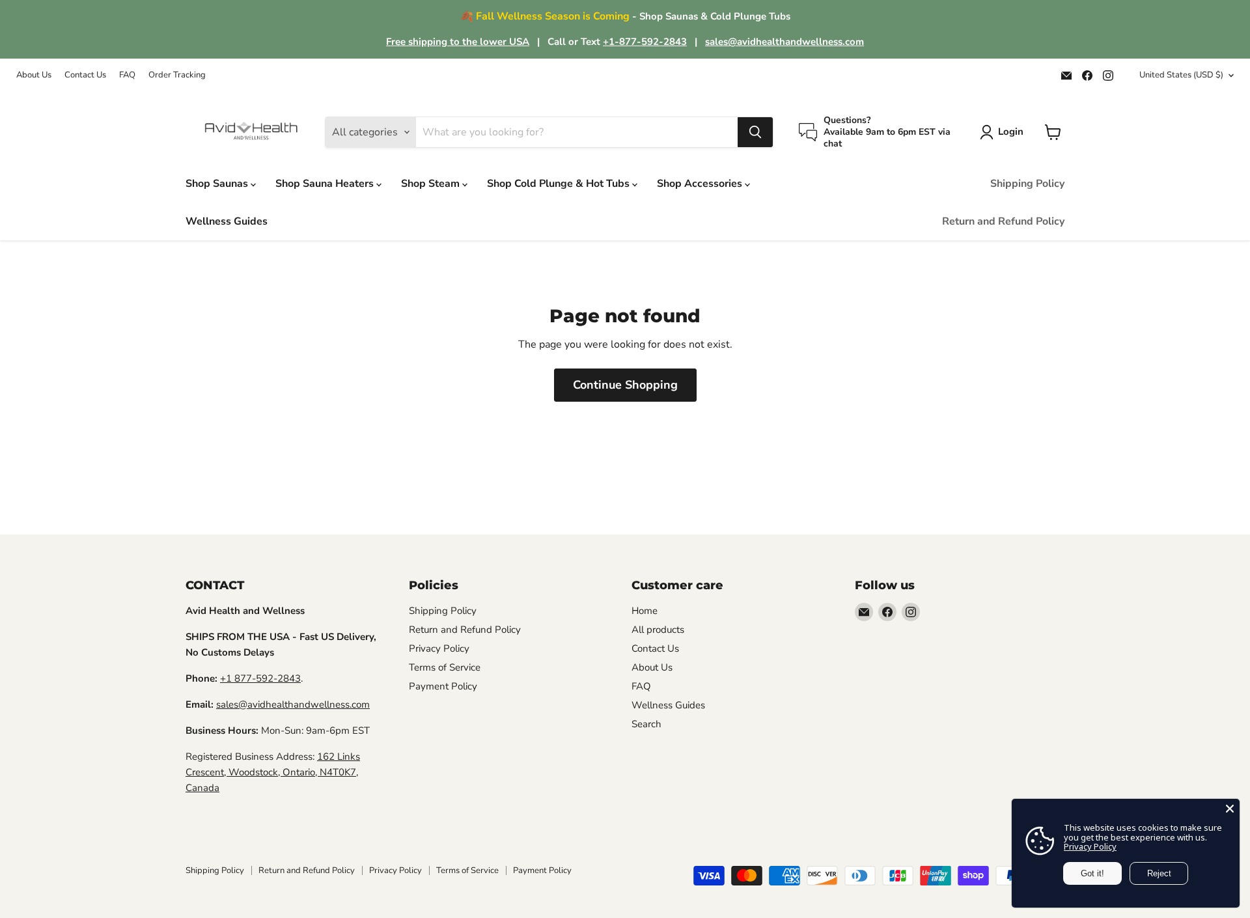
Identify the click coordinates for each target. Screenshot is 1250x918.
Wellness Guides (227, 221)
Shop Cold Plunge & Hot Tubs (559, 183)
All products (658, 629)
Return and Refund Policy (1003, 221)
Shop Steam (431, 183)
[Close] (1229, 808)
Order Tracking (177, 75)
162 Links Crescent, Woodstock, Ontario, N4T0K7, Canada (273, 772)
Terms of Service (444, 667)
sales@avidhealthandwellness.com (784, 41)
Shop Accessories (701, 183)
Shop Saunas (218, 183)
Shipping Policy (1027, 183)
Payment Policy (443, 686)
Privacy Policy (439, 648)
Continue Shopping (625, 385)
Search (646, 723)
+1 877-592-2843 (260, 678)
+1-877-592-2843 (645, 41)
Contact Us (85, 75)
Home (645, 610)
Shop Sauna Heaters (325, 183)
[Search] (755, 132)
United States (1181, 75)
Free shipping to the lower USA (457, 41)
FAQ (127, 75)
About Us (33, 75)
